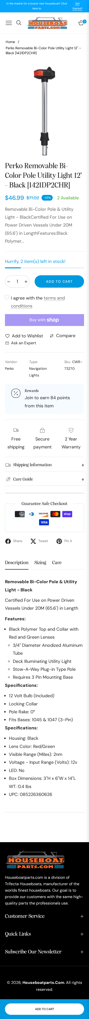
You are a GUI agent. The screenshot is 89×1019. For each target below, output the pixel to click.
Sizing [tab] (40, 562)
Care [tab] (57, 562)
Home (10, 42)
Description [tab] (16, 562)
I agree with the (38, 302)
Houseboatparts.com (43, 982)
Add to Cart (44, 1009)
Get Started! (77, 6)
